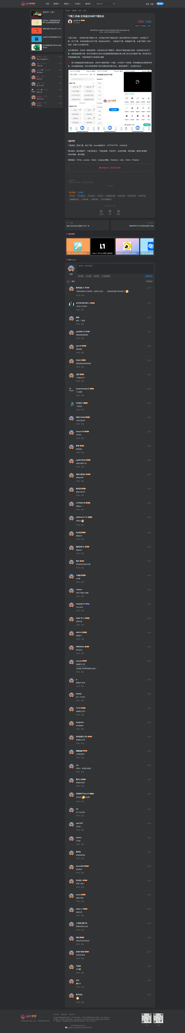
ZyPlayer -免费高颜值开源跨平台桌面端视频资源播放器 (52, 22)
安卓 (79, 10)
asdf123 (39, 70)
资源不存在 (40, 99)
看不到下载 (40, 85)
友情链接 (64, 1014)
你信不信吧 (80, 952)
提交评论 (149, 276)
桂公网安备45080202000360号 (82, 1028)
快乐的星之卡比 (81, 736)
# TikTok (72, 196)
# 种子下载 (142, 196)
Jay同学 (75, 20)
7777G (78, 708)
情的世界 (79, 547)
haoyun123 (80, 431)
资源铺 (55, 3)
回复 (82, 295)
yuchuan (39, 96)
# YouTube (91, 196)
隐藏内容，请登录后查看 (111, 167)
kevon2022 (80, 866)
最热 (73, 281)
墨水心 (78, 779)
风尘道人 (79, 880)
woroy (78, 895)
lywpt (38, 83)
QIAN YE (79, 618)
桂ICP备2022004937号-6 (78, 1025)
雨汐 (77, 561)
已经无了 (39, 105)
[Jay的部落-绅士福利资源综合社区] (29, 1017)
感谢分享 (39, 92)
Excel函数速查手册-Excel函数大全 (52, 46)
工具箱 (77, 3)
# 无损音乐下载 (110, 196)
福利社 (66, 3)
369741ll (79, 632)
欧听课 (78, 488)
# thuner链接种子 (106, 199)
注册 (151, 4)
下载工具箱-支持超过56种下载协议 (86, 16)
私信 (149, 21)
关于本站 (56, 1014)
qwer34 (78, 346)
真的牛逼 (39, 79)
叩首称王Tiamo (81, 793)
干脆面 (78, 575)
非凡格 (78, 403)
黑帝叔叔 (79, 288)
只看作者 (149, 281)
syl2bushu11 (80, 517)
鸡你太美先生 (81, 474)
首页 (47, 3)
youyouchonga (81, 389)
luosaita (79, 661)
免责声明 (72, 1014)
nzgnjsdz (79, 604)
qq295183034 (81, 460)
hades (78, 909)
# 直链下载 (95, 199)
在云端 (78, 532)
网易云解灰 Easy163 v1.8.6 (52, 29)
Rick (38, 77)
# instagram (81, 196)
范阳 (77, 937)
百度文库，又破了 (49, 12)
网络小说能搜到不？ (43, 59)
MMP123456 (80, 417)
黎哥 (77, 446)
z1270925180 (80, 503)
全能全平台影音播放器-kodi (52, 37)
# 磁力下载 (121, 196)
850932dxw (80, 646)
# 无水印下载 (131, 196)
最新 (68, 281)
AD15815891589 (82, 303)
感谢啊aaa (40, 72)
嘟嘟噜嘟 (79, 751)
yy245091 (79, 331)
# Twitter (100, 196)
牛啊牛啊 (39, 66)
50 (138, 26)
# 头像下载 (85, 199)
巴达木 (78, 360)
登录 (147, 4)
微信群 (87, 3)
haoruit (39, 90)
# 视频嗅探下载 (74, 199)
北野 (77, 374)
